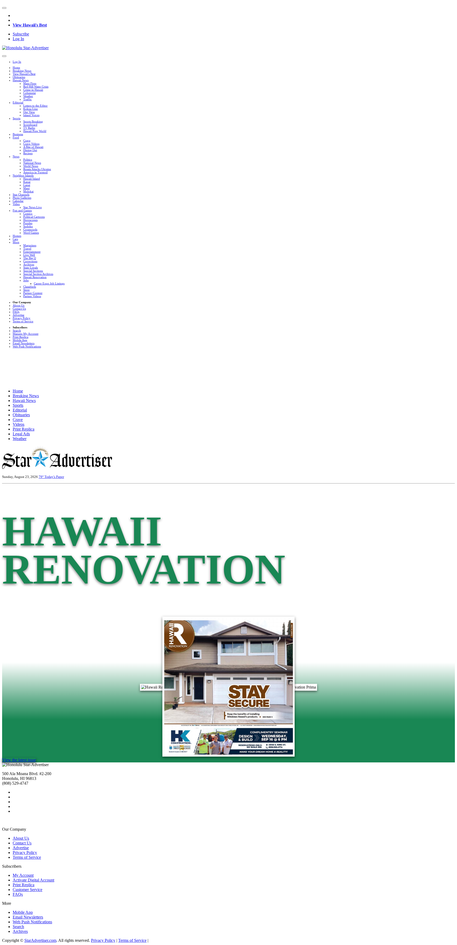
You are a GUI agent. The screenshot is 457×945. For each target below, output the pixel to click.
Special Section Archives (38, 273)
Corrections (30, 261)
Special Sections (33, 270)
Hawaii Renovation (35, 277)
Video (16, 204)
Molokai (28, 191)
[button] (4, 8)
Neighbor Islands (23, 175)
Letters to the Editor (35, 105)
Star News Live (32, 207)
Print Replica (20, 336)
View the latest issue (19, 760)
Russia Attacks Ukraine (37, 169)
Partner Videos (32, 296)
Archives (28, 264)
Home (16, 67)
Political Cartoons (34, 216)
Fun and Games (22, 210)
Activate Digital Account (33, 880)
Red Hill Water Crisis (35, 86)
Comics (27, 213)
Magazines (29, 245)
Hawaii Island (31, 178)
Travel (27, 248)
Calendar (18, 200)
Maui (26, 188)
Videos (18, 424)
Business (18, 134)
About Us (18, 305)
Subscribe (21, 34)
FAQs (16, 311)
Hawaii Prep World (34, 131)
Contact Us (19, 308)
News (16, 156)
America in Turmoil (35, 172)
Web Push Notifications (27, 346)
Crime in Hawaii (33, 89)
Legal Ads (21, 434)
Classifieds (29, 286)
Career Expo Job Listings (49, 283)
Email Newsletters (23, 343)
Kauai (26, 181)
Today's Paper (54, 477)
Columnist (29, 92)
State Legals (30, 267)
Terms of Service (23, 321)
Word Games (31, 232)
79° (41, 477)
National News (32, 162)
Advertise (18, 314)
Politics (27, 159)
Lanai (26, 185)
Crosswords (30, 229)
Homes (17, 235)
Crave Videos (31, 143)
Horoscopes (30, 219)
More (16, 242)
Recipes (28, 153)
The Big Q (29, 258)
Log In (18, 39)
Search (17, 330)
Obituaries (19, 77)
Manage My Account (25, 333)
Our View (29, 112)
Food (16, 137)
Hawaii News (21, 80)
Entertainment (31, 251)
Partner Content (32, 293)
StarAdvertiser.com (40, 940)
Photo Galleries (22, 197)
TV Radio (29, 127)
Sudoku (28, 226)
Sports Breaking (33, 121)
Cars (15, 239)
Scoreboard (30, 124)
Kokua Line (30, 108)
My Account (23, 875)
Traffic (27, 99)
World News (30, 166)
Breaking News (22, 70)
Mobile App (20, 340)
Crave (26, 140)
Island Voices (31, 115)
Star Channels (21, 194)
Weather (28, 96)
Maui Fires (29, 83)
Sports (16, 118)
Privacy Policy (21, 318)
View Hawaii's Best (30, 25)
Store (26, 289)
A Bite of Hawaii (33, 146)
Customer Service (27, 889)
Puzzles (27, 223)
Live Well (29, 254)
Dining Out (30, 150)
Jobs (26, 280)
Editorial (18, 102)
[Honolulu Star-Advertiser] (25, 48)
